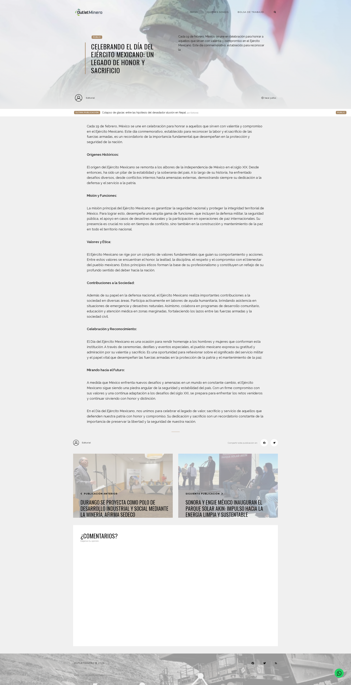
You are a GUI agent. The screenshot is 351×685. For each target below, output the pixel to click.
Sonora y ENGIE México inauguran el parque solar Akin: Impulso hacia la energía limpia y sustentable (224, 508)
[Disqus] (175, 592)
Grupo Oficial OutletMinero (98, 675)
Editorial (90, 97)
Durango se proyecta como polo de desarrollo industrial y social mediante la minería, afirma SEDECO (124, 508)
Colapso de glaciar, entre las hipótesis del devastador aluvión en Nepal (150, 112)
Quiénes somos (218, 12)
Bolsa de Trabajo (251, 12)
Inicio (194, 12)
